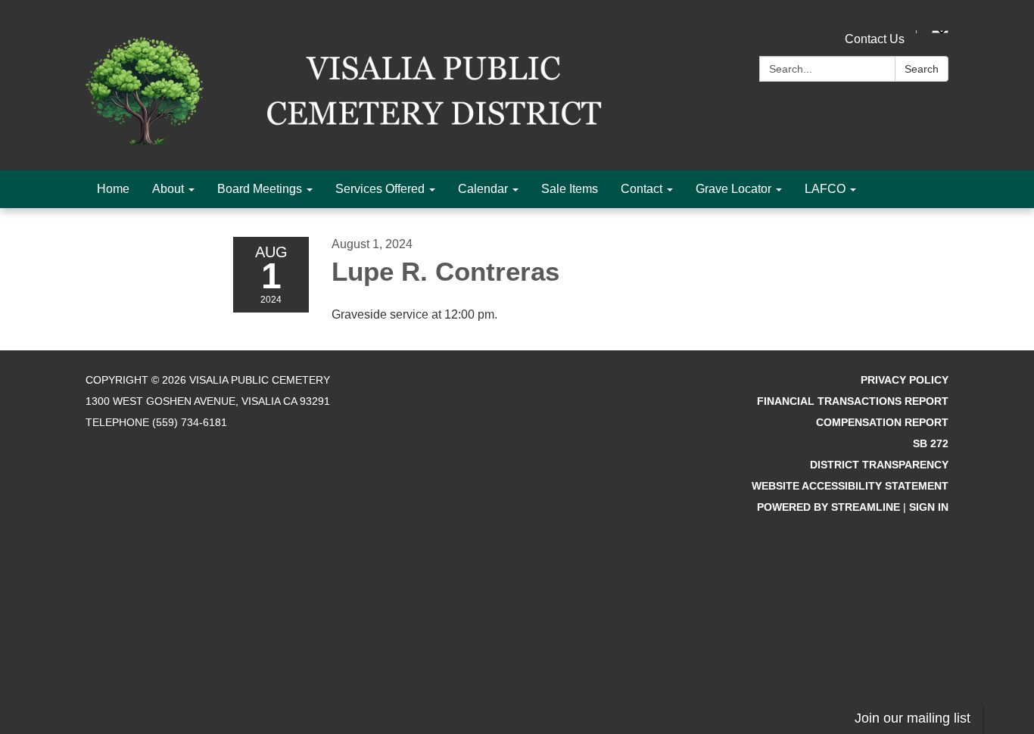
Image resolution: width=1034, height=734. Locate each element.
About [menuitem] (168, 188)
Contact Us (875, 39)
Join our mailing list (912, 718)
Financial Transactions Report (852, 401)
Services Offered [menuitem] (380, 188)
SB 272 (930, 443)
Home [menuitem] (113, 188)
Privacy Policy (904, 380)
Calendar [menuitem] (483, 188)
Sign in (928, 507)
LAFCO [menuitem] (825, 188)
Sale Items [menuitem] (569, 188)
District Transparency (879, 465)
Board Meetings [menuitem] (259, 188)
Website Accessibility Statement (850, 486)
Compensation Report (882, 422)
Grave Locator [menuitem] (733, 188)
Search (922, 69)
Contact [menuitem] (641, 188)
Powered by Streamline (828, 507)
